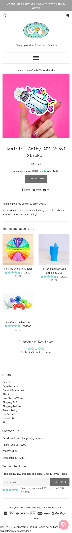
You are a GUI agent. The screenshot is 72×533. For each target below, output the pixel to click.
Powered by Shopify (55, 507)
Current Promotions (13, 390)
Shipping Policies (12, 406)
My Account (9, 414)
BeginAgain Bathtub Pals (18, 322)
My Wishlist (9, 418)
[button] (36, 171)
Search (6, 382)
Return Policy (10, 410)
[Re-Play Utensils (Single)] (18, 249)
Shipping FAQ (10, 402)
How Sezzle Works (13, 398)
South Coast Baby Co (35, 507)
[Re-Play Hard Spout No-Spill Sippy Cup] (54, 249)
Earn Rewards (10, 386)
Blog (5, 422)
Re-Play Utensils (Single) (18, 268)
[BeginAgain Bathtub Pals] (18, 302)
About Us (8, 394)
